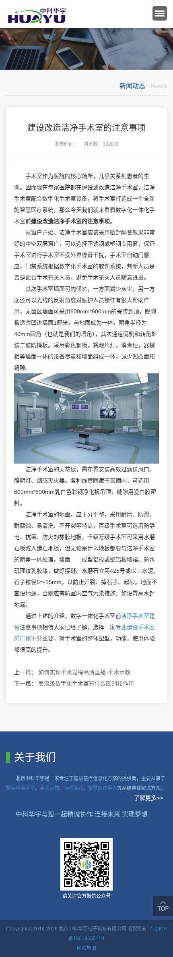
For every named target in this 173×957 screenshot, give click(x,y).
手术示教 (49, 788)
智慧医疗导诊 (102, 788)
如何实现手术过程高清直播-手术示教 (84, 672)
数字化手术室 (20, 788)
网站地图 (86, 948)
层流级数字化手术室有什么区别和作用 (86, 683)
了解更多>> (148, 798)
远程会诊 (73, 788)
